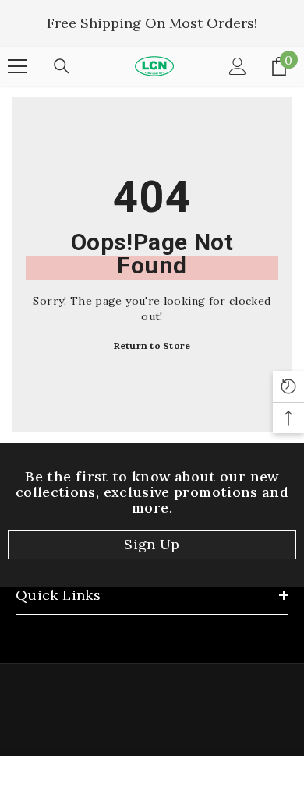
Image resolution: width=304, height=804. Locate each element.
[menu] (17, 66)
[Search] (61, 66)
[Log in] (237, 66)
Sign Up (152, 544)
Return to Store (152, 345)
